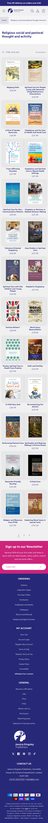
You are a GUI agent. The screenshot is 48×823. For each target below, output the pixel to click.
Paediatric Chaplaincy (35, 287)
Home (4, 20)
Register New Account (24, 644)
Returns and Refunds (24, 614)
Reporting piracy (24, 718)
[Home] (16, 10)
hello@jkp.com (32, 779)
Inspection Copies (24, 590)
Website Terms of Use (24, 654)
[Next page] (29, 535)
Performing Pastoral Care (13, 443)
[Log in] (37, 10)
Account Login (24, 639)
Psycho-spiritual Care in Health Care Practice (13, 367)
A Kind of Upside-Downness (12, 131)
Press (24, 699)
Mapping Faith (13, 87)
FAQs (24, 704)
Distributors (24, 600)
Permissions (24, 713)
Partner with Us (24, 709)
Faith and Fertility (35, 366)
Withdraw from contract (24, 674)
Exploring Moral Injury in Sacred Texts (35, 521)
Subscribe (10, 567)
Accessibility (24, 669)
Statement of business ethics (24, 723)
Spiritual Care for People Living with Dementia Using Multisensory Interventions (35, 90)
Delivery (24, 585)
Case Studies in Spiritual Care (35, 249)
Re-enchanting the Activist (35, 405)
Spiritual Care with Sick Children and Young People (13, 289)
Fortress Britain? (13, 327)
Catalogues (24, 610)
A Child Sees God (13, 404)
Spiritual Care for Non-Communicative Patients (13, 210)
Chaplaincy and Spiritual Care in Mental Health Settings (35, 171)
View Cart (24, 634)
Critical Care (35, 481)
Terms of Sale (24, 649)
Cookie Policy (24, 664)
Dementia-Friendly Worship (13, 482)
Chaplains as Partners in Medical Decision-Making (35, 210)
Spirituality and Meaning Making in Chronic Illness (35, 444)
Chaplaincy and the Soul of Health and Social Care (35, 131)
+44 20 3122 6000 (17, 779)
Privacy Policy (24, 659)
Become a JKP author (24, 689)
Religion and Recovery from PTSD (12, 521)
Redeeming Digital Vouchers (24, 619)
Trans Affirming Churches (13, 170)
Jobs (24, 694)
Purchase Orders (24, 595)
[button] (4, 11)
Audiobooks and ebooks (24, 605)
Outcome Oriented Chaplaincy (13, 249)
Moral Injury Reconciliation (35, 328)
